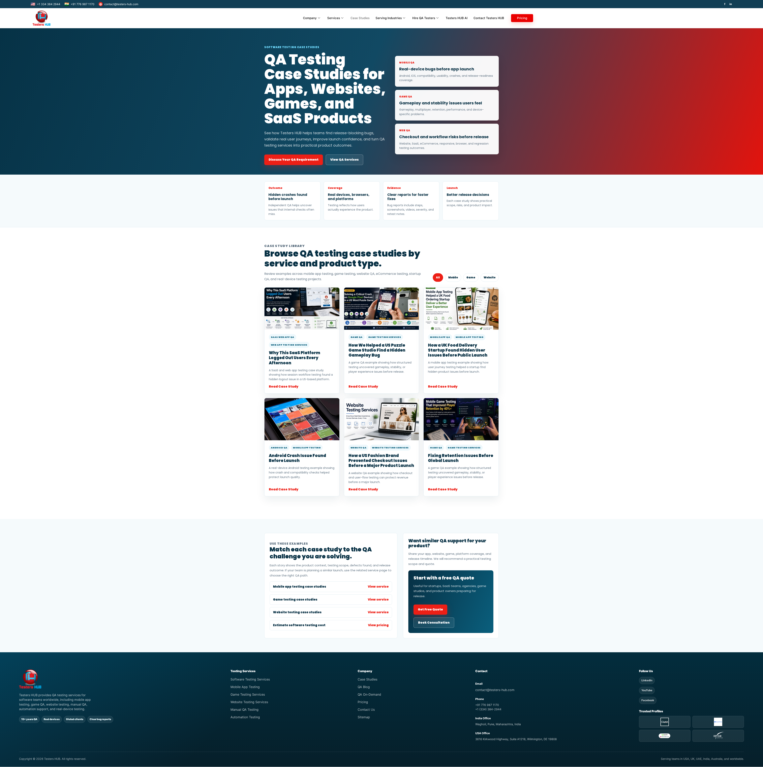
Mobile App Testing (245, 687)
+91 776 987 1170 (79, 4)
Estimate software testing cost (331, 625)
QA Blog (364, 687)
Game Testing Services (247, 694)
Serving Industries (389, 18)
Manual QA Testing (244, 710)
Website (490, 277)
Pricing (522, 18)
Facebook (647, 700)
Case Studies (360, 18)
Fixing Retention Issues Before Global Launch (460, 458)
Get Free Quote (430, 609)
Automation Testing (245, 717)
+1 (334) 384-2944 (488, 709)
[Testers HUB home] (118, 678)
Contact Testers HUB (488, 18)
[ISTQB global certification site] (718, 736)
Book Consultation (434, 622)
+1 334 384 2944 (45, 4)
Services (333, 18)
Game (470, 277)
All (438, 277)
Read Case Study (283, 386)
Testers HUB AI (457, 18)
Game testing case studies (331, 599)
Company (310, 18)
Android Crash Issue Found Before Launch (297, 458)
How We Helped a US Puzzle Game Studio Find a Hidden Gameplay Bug (377, 350)
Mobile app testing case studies (331, 586)
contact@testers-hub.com (118, 4)
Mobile (453, 277)
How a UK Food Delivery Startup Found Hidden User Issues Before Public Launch (457, 350)
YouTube (646, 690)
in (730, 4)
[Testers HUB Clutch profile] (664, 722)
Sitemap (364, 717)
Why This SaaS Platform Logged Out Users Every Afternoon (294, 358)
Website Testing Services (249, 702)
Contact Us (366, 710)
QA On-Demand (369, 694)
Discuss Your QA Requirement (294, 159)
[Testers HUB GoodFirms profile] (718, 722)
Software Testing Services (250, 679)
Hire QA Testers (423, 18)
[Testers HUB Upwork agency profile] (664, 736)
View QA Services (344, 159)
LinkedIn (646, 680)
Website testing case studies (331, 612)
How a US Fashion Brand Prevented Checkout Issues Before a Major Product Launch (381, 460)
